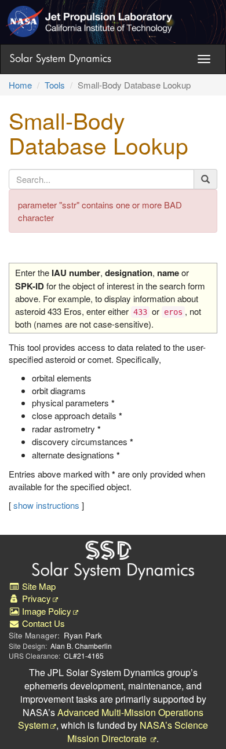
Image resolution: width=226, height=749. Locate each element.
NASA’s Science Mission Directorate (137, 731)
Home (20, 85)
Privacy (35, 598)
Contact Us (42, 623)
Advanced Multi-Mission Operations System (110, 719)
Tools (55, 85)
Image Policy (45, 611)
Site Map (38, 586)
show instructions (46, 505)
